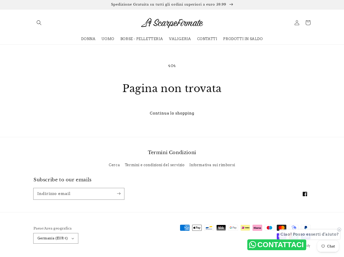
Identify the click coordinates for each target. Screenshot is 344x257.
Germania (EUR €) (53, 238)
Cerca (114, 165)
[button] (39, 22)
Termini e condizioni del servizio (155, 165)
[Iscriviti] (118, 193)
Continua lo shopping (172, 113)
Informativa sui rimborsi (212, 165)
